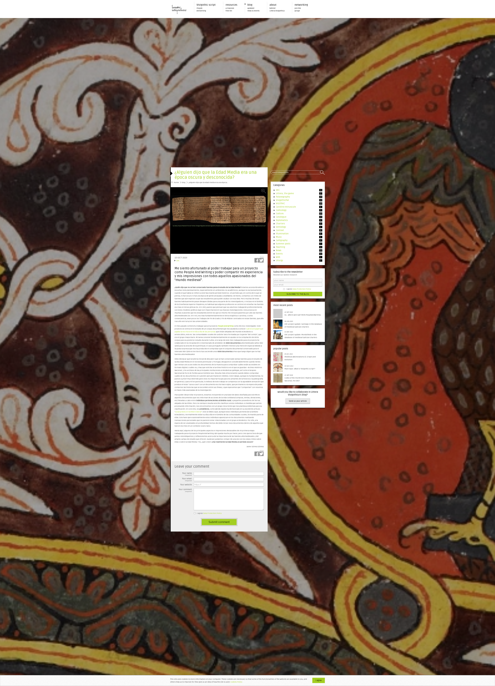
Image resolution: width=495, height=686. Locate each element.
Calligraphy (296, 240)
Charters (296, 223)
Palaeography (296, 196)
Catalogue (296, 217)
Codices (296, 213)
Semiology (296, 227)
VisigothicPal (296, 200)
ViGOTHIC (296, 203)
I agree (209, 513)
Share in (256, 260)
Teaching (296, 247)
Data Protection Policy (212, 513)
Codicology (296, 210)
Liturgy (296, 260)
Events (296, 253)
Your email (187, 478)
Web (296, 257)
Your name (187, 473)
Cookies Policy (236, 682)
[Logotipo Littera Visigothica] (180, 9)
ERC (177, 261)
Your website (186, 484)
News (296, 250)
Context (296, 230)
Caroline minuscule (296, 206)
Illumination (296, 233)
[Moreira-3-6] (219, 220)
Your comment (185, 489)
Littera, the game (296, 193)
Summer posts (296, 243)
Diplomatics (296, 220)
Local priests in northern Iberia (188, 412)
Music (296, 237)
